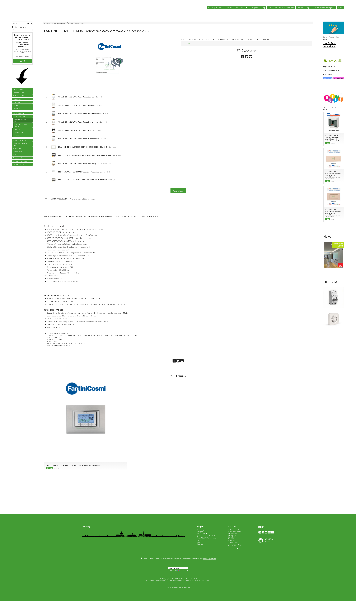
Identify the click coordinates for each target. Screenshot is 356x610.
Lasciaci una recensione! (329, 45)
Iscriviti (22, 61)
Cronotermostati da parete (21, 125)
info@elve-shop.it (204, 580)
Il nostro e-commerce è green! (324, 8)
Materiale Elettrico (19, 96)
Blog (263, 8)
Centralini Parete (18, 164)
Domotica (16, 108)
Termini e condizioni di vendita (206, 539)
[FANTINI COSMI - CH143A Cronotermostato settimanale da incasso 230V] (109, 65)
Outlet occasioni (18, 89)
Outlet (199, 540)
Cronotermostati (61, 23)
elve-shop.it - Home (215, 8)
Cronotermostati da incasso (76, 23)
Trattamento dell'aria (19, 140)
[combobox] (22, 30)
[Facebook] (259, 527)
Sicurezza (16, 105)
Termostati (17, 129)
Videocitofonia (17, 151)
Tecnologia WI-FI (19, 132)
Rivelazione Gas (18, 158)
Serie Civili (16, 102)
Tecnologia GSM (19, 136)
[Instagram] (263, 527)
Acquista (178, 190)
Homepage (200, 530)
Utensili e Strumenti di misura (20, 144)
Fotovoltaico (17, 148)
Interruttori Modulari (19, 92)
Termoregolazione (49, 23)
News (340, 8)
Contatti (300, 8)
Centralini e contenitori (20, 161)
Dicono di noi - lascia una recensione (281, 8)
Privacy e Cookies (203, 537)
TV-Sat (15, 155)
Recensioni (200, 544)
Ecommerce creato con (178, 587)
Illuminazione (17, 99)
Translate (184, 570)
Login (308, 8)
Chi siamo (229, 8)
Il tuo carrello (241, 8)
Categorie (254, 8)
